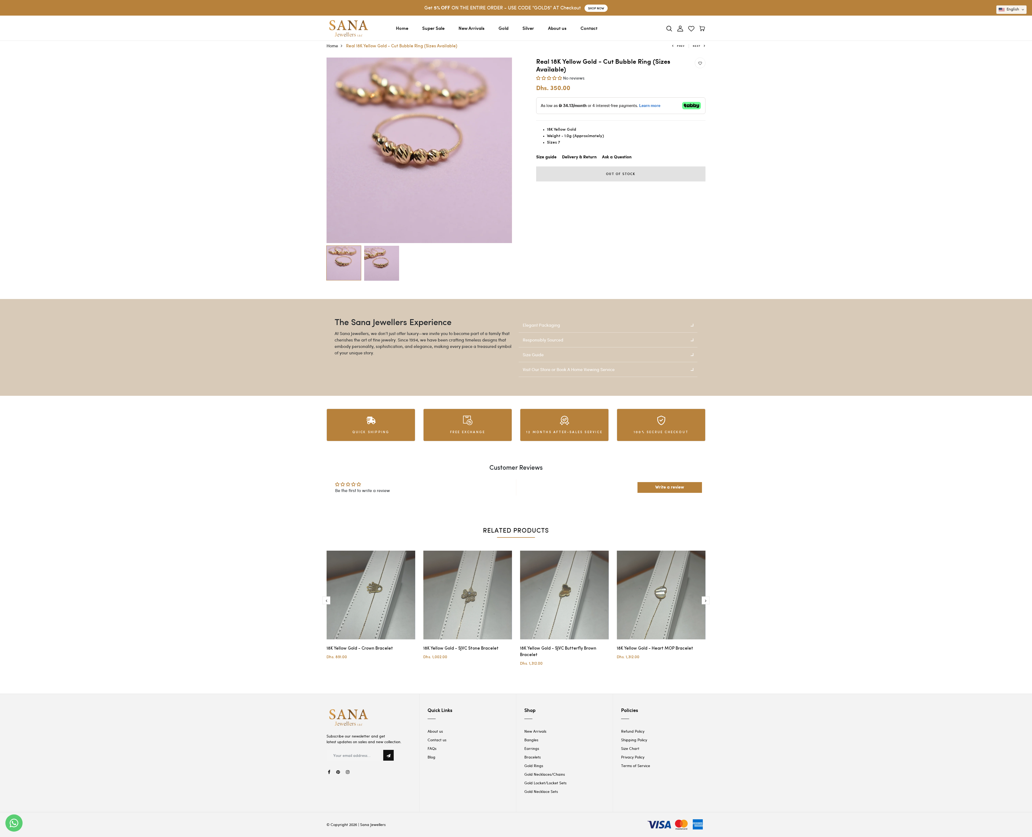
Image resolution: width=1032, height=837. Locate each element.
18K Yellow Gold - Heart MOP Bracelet (655, 648)
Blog (431, 757)
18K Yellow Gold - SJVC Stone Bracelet (461, 648)
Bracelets (532, 757)
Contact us (437, 739)
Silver (528, 28)
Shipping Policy (634, 739)
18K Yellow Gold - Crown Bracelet (360, 648)
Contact (588, 28)
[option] (419, 150)
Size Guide (533, 354)
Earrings (531, 748)
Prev (681, 46)
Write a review (669, 487)
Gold (503, 28)
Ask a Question (617, 157)
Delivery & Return (579, 157)
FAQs (432, 748)
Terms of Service (635, 765)
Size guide (546, 157)
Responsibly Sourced (543, 340)
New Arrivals (471, 28)
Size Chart (630, 748)
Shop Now (596, 8)
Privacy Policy (632, 757)
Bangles (531, 739)
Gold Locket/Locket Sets (545, 782)
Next (697, 46)
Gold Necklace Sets (541, 791)
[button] (549, 78)
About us (557, 28)
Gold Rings (533, 765)
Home (402, 28)
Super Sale (433, 28)
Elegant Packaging (541, 325)
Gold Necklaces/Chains (544, 774)
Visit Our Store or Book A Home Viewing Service (569, 369)
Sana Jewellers (373, 824)
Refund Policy (632, 731)
